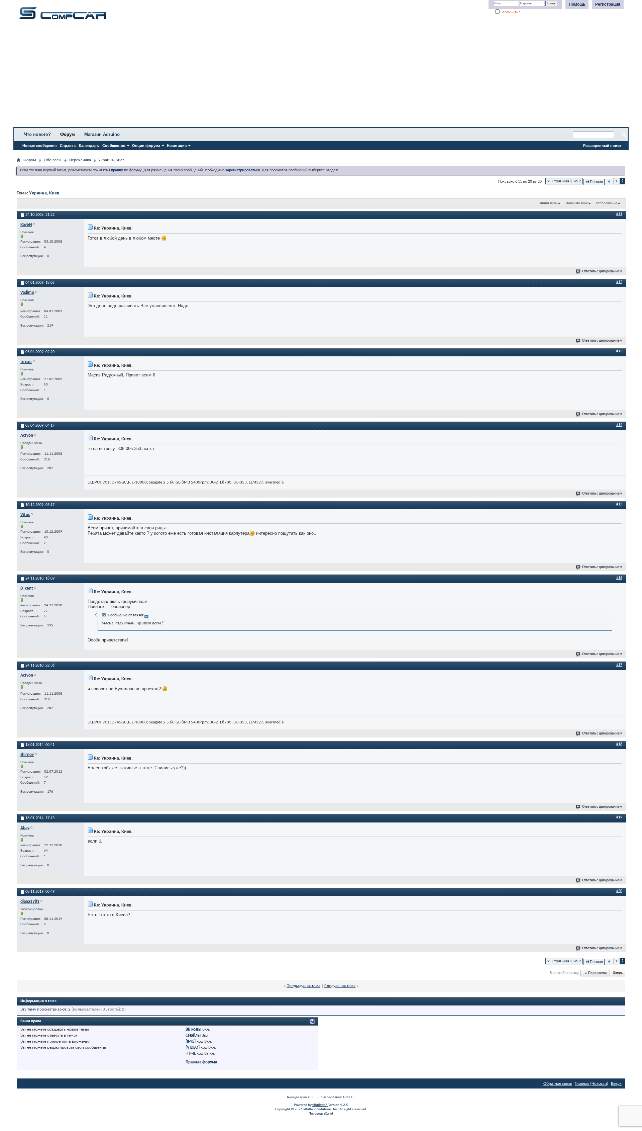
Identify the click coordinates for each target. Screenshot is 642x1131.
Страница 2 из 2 (566, 181)
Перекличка (80, 160)
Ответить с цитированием (602, 271)
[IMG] (191, 1041)
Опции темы (548, 203)
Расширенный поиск (602, 146)
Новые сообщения (39, 146)
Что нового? (37, 134)
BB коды (193, 1029)
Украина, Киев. (45, 193)
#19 (619, 817)
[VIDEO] (193, 1047)
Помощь (577, 4)
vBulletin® (320, 1105)
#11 (619, 214)
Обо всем (53, 160)
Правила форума (201, 1062)
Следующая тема (339, 986)
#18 (619, 744)
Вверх (618, 973)
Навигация (177, 146)
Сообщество (113, 146)
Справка (68, 146)
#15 (619, 504)
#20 (619, 891)
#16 (619, 578)
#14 (619, 425)
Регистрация (607, 4)
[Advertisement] (209, 75)
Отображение (606, 203)
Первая (596, 182)
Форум (67, 134)
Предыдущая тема (303, 986)
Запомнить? (510, 12)
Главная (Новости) (591, 1083)
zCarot (328, 1114)
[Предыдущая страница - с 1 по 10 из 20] (609, 182)
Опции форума (146, 146)
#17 (619, 665)
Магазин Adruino (102, 134)
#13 (619, 351)
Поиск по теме (577, 203)
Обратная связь (557, 1083)
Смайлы (193, 1035)
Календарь (89, 146)
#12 (619, 282)
